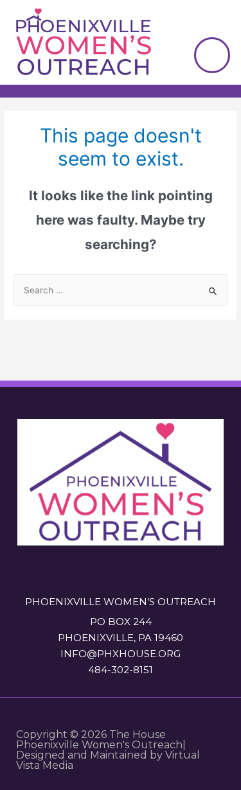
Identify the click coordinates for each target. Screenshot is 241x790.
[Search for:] (120, 290)
